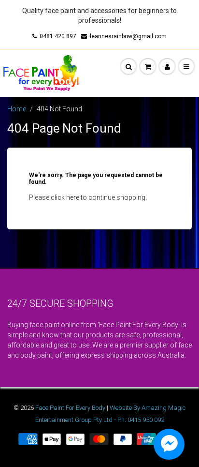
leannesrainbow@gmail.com (128, 36)
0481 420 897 (58, 36)
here (72, 197)
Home (16, 109)
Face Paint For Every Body (70, 407)
